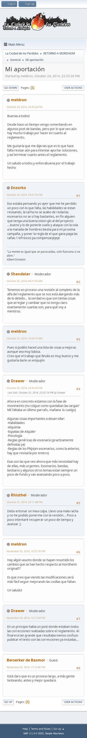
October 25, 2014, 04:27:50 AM (24, 281)
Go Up (8, 702)
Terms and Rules (41, 728)
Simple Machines (54, 733)
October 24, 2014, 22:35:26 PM (24, 107)
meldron (19, 99)
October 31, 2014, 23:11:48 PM (24, 502)
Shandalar (20, 273)
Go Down (10, 87)
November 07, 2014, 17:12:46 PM (26, 667)
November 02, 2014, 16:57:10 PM (26, 551)
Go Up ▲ (59, 728)
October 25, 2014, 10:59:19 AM (24, 338)
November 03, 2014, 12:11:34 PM (26, 617)
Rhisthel (18, 495)
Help (25, 728)
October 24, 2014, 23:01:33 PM (24, 194)
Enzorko (18, 187)
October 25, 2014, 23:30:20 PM (24, 388)
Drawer (18, 380)
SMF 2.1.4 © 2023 (33, 733)
